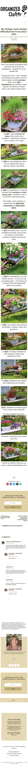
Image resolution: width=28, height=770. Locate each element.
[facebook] (10, 665)
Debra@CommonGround (13, 541)
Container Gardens (19, 36)
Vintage (15, 38)
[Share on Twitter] (14, 484)
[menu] (1, 23)
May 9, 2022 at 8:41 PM (10, 568)
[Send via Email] (17, 484)
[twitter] (15, 665)
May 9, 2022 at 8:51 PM (10, 581)
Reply (8, 564)
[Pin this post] (7, 484)
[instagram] (12, 665)
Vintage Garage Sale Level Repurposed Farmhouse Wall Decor (22, 518)
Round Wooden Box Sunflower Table (5, 517)
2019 (5, 161)
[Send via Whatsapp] (20, 484)
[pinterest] (18, 665)
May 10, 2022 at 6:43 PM (13, 556)
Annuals (11, 36)
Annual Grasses (4, 36)
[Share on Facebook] (10, 484)
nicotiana (15, 192)
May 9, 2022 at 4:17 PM (10, 543)
